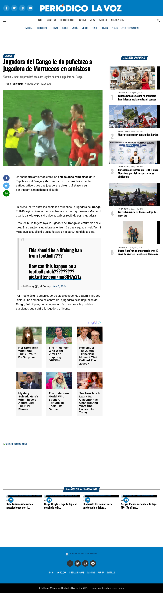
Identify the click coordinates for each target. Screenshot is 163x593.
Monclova (51, 20)
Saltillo (103, 20)
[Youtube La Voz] (93, 563)
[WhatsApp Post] (6, 193)
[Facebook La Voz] (70, 563)
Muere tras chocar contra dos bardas (138, 134)
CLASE (94, 28)
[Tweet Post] (6, 185)
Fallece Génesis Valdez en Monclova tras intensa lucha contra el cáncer (137, 97)
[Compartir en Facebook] (6, 178)
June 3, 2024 (59, 286)
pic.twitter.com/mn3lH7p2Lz (55, 277)
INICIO (50, 572)
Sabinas (82, 20)
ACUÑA (101, 572)
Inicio (40, 20)
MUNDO (85, 28)
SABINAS (91, 572)
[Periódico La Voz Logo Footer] (81, 553)
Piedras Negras (67, 20)
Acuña (92, 20)
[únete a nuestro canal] (81, 465)
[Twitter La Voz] (77, 563)
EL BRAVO (55, 28)
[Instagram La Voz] (85, 563)
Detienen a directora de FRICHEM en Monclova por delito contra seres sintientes (138, 173)
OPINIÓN (104, 28)
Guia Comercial (118, 20)
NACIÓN (75, 28)
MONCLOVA (61, 572)
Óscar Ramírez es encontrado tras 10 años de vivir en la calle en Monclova (138, 252)
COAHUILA (28, 28)
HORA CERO (42, 28)
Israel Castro (17, 84)
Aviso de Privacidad (130, 28)
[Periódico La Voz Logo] (81, 13)
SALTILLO (111, 572)
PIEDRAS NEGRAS (76, 572)
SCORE (65, 28)
